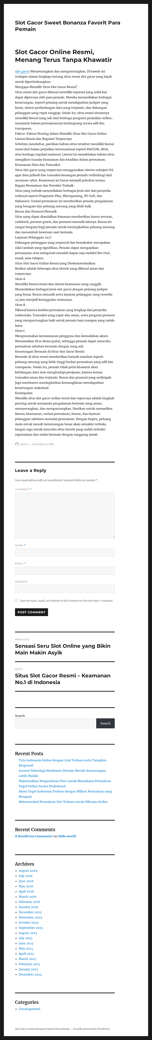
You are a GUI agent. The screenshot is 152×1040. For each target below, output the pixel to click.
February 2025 (29, 964)
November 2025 (30, 917)
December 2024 (30, 974)
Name (20, 545)
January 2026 (28, 907)
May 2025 (26, 948)
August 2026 (28, 871)
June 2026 (26, 881)
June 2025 (26, 943)
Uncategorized (29, 1009)
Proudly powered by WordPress (91, 1029)
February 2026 (29, 902)
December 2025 (30, 912)
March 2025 (27, 959)
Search (20, 716)
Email (20, 563)
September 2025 (31, 928)
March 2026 (28, 896)
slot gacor (22, 71)
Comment (23, 489)
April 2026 (26, 891)
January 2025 (28, 969)
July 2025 (25, 938)
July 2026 (26, 876)
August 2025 (28, 933)
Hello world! (67, 836)
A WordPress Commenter (34, 836)
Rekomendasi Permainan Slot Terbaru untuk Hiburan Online (63, 802)
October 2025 (29, 922)
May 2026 (26, 886)
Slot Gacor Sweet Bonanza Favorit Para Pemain (42, 1029)
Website (21, 581)
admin (24, 444)
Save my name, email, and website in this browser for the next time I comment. (66, 600)
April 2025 (26, 954)
